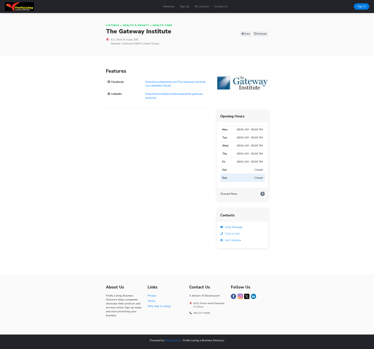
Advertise (169, 6)
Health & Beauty (136, 25)
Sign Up (184, 6)
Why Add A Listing (159, 306)
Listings (112, 25)
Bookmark (261, 33)
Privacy (152, 295)
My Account (202, 6)
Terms (151, 301)
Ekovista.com (172, 340)
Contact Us (221, 6)
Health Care (162, 25)
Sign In (361, 6)
